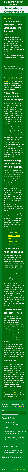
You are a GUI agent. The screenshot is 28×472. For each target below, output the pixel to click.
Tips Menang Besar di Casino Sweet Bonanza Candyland (14, 238)
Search (4, 410)
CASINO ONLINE (7, 18)
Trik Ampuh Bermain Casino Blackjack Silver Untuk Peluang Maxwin (13, 425)
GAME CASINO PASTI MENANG (16, 469)
